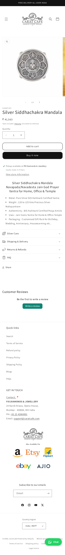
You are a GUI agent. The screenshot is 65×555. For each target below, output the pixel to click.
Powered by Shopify (26, 539)
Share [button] (8, 267)
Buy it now (32, 155)
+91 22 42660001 (19, 414)
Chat (56, 541)
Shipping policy (32, 543)
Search (9, 336)
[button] (6, 19)
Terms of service (16, 543)
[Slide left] (25, 102)
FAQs (8, 378)
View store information (17, 174)
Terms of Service (14, 343)
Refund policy (13, 350)
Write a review (32, 306)
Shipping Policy (14, 364)
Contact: (11, 397)
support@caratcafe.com (27, 418)
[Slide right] (39, 102)
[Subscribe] (48, 493)
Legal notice (34, 548)
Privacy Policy (13, 357)
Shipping (17, 124)
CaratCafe (13, 539)
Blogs (9, 371)
